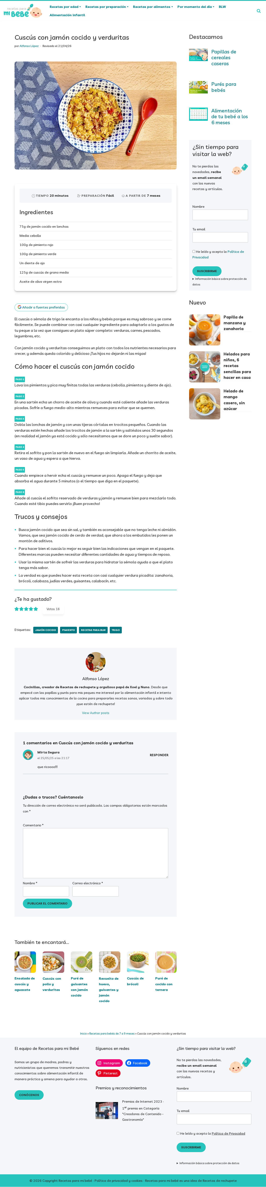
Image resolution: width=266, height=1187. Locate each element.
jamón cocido (45, 630)
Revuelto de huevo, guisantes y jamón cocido (108, 989)
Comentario (33, 825)
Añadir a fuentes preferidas (43, 307)
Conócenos (29, 1095)
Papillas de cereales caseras (223, 57)
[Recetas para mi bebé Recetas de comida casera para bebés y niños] (23, 11)
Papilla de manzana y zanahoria (235, 323)
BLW (222, 7)
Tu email (198, 229)
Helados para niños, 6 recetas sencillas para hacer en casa (237, 365)
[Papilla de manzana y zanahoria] (204, 330)
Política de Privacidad (228, 1133)
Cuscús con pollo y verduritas (52, 984)
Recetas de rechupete (220, 1180)
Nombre (30, 883)
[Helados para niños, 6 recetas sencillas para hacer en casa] (204, 367)
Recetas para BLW (93, 630)
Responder (159, 755)
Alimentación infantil (67, 15)
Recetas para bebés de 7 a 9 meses (112, 1033)
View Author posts (95, 713)
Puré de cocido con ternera (163, 984)
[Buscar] (259, 11)
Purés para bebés (223, 87)
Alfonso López (29, 46)
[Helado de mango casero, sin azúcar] (204, 404)
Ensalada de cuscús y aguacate (25, 984)
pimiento (68, 630)
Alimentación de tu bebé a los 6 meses (229, 116)
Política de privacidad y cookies (119, 1180)
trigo (116, 630)
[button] (80, 6)
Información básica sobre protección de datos (219, 281)
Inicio (83, 1033)
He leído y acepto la (218, 254)
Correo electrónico (87, 883)
